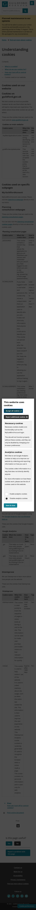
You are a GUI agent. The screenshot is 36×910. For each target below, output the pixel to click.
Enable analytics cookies (18, 494)
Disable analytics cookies (19, 498)
